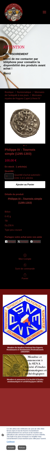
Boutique (9, 92)
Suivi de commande (25, 269)
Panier (25, 278)
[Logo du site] (13, 12)
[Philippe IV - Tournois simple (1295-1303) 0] (25, 123)
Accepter (11, 448)
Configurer (11, 442)
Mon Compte (25, 259)
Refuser (22, 448)
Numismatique (24, 92)
